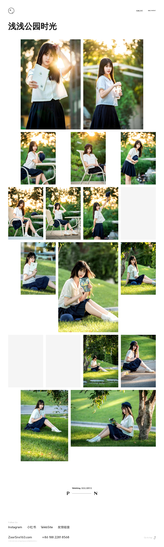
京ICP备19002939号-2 (32, 541)
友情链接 (64, 527)
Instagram (15, 527)
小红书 (31, 527)
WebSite (47, 527)
